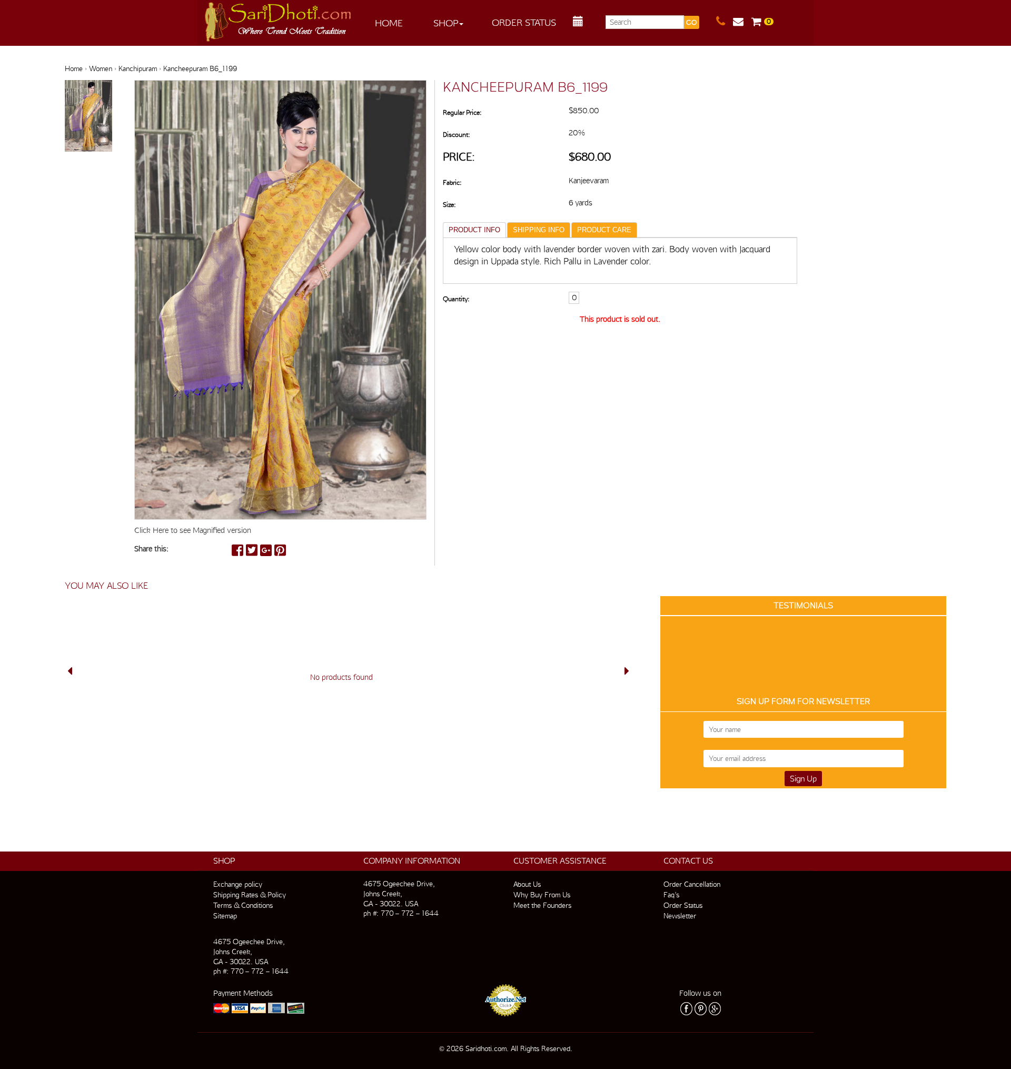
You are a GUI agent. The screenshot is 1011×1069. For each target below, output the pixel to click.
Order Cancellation (691, 884)
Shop (445, 22)
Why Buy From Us (541, 894)
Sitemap (225, 916)
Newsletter (679, 916)
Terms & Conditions (243, 905)
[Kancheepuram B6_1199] (88, 116)
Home (389, 22)
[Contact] (724, 21)
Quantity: (456, 299)
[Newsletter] (742, 21)
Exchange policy (237, 884)
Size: (449, 205)
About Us (527, 884)
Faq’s (671, 894)
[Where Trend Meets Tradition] (278, 19)
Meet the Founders (542, 905)
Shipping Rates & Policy (249, 894)
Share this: (151, 548)
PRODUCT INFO (474, 230)
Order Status (524, 22)
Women (100, 68)
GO (691, 22)
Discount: (456, 134)
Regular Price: (462, 112)
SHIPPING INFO (538, 230)
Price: (459, 156)
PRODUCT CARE (604, 230)
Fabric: (452, 182)
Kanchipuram (137, 68)
